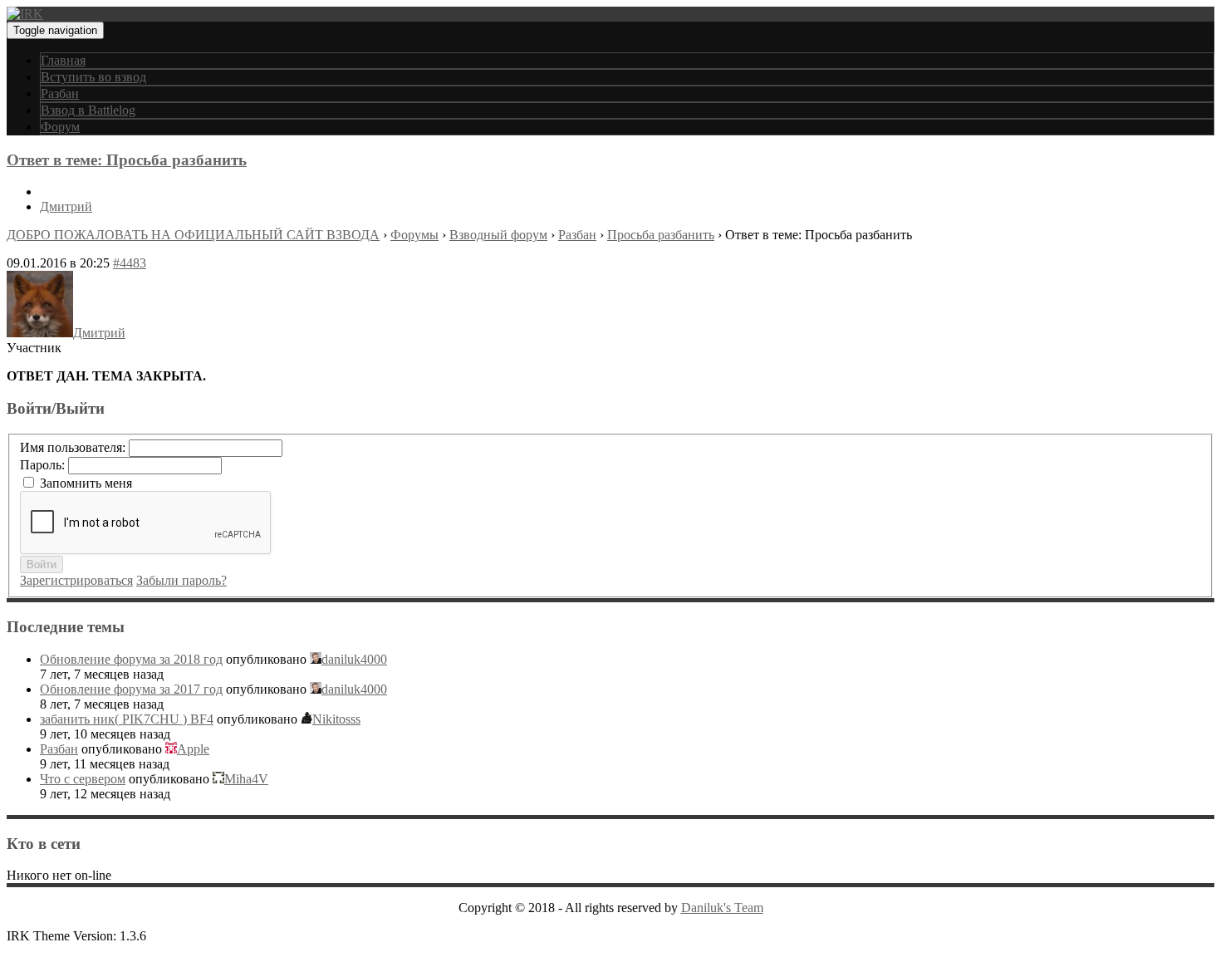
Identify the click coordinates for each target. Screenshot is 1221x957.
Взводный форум (498, 235)
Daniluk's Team (722, 908)
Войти (41, 564)
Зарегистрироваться (76, 580)
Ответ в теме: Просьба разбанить (127, 160)
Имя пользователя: (74, 447)
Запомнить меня (86, 483)
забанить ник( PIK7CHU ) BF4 (126, 719)
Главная (63, 60)
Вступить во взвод (93, 77)
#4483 (129, 263)
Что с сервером (82, 779)
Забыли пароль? (181, 580)
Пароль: (44, 465)
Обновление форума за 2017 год (131, 689)
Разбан (60, 93)
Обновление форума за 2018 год (131, 659)
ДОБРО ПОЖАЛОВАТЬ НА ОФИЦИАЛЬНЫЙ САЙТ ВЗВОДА (193, 235)
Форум (60, 127)
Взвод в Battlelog (88, 110)
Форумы (414, 235)
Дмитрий (66, 206)
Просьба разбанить (660, 235)
